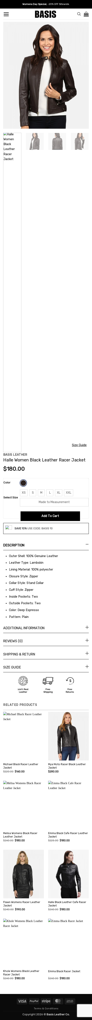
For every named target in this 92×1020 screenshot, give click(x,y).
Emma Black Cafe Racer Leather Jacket (68, 835)
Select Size (10, 497)
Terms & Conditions (46, 1008)
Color (6, 482)
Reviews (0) (12, 641)
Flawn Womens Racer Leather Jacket (21, 904)
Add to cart (50, 516)
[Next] (82, 75)
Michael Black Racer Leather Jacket (20, 766)
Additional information (24, 628)
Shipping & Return (19, 654)
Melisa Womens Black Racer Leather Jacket (20, 835)
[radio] (23, 483)
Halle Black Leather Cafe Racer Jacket (67, 904)
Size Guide (79, 445)
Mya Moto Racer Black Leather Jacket (67, 766)
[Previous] (10, 75)
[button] (6, 14)
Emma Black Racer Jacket (64, 971)
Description (13, 545)
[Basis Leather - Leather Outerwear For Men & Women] (46, 14)
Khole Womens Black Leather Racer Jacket (21, 973)
